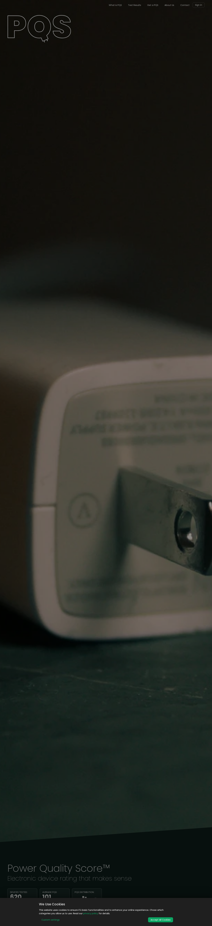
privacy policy (90, 913)
